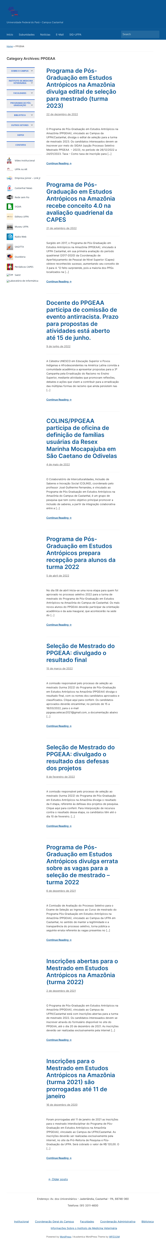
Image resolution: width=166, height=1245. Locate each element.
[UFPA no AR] (10, 169)
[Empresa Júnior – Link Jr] (10, 178)
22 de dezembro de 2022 (62, 114)
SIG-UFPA (75, 34)
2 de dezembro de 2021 (61, 990)
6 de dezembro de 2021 (61, 890)
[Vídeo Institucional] (9, 160)
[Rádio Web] (10, 237)
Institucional (21, 1221)
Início (10, 34)
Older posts (58, 1179)
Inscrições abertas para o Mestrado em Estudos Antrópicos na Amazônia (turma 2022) (82, 972)
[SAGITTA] (10, 247)
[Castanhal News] (10, 188)
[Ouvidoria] (10, 257)
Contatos (20, 145)
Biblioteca (148, 1221)
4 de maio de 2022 (58, 464)
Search (155, 34)
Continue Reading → (59, 163)
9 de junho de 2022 (58, 346)
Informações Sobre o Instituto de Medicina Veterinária (84, 1228)
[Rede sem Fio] (10, 197)
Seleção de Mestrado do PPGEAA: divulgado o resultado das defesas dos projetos (80, 758)
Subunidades (27, 34)
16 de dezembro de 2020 (61, 1104)
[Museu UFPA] (10, 226)
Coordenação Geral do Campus (54, 1221)
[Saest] (10, 275)
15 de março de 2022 (59, 668)
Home (10, 46)
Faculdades (87, 1221)
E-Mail (60, 34)
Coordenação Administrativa (117, 1221)
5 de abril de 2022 (57, 575)
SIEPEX (20, 135)
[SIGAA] (10, 206)
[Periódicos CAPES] (10, 267)
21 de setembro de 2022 (61, 228)
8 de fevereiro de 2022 (60, 776)
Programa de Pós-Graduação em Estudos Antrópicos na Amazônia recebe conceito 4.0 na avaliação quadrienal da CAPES (80, 202)
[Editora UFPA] (10, 216)
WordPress (65, 1236)
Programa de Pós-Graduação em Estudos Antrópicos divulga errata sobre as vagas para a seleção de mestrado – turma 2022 (82, 865)
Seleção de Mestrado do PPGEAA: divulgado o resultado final (80, 652)
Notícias (45, 34)
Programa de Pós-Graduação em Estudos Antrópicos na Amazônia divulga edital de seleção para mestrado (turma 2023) (81, 88)
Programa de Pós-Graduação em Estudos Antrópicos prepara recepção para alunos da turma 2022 (81, 553)
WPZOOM (114, 1236)
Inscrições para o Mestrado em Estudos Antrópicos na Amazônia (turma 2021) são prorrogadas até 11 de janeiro (80, 1079)
